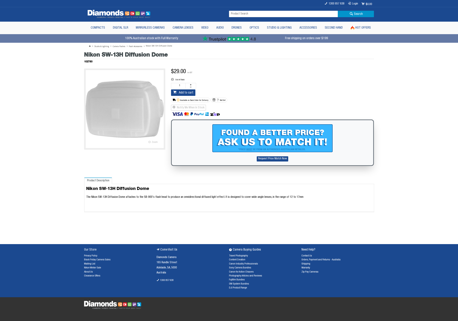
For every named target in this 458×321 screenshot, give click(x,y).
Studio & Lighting (279, 28)
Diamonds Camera (166, 257)
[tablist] (229, 194)
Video (204, 28)
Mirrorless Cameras (150, 28)
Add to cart (185, 92)
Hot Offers (363, 28)
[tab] (98, 181)
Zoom (155, 142)
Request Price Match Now (272, 158)
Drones (237, 28)
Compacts (98, 28)
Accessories (308, 28)
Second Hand (334, 28)
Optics (254, 28)
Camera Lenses (183, 28)
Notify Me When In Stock (190, 107)
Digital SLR (120, 28)
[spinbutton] (179, 85)
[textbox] (283, 14)
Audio (220, 28)
